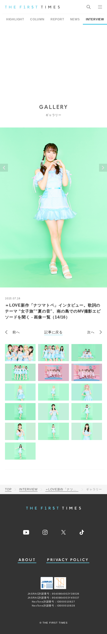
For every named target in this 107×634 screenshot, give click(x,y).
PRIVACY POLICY (68, 560)
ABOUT (27, 560)
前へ (16, 332)
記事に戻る (53, 332)
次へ (91, 332)
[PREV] (4, 168)
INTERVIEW (95, 19)
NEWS (75, 19)
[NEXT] (103, 168)
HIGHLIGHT (15, 19)
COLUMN (37, 19)
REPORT (57, 19)
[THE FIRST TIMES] (32, 6)
